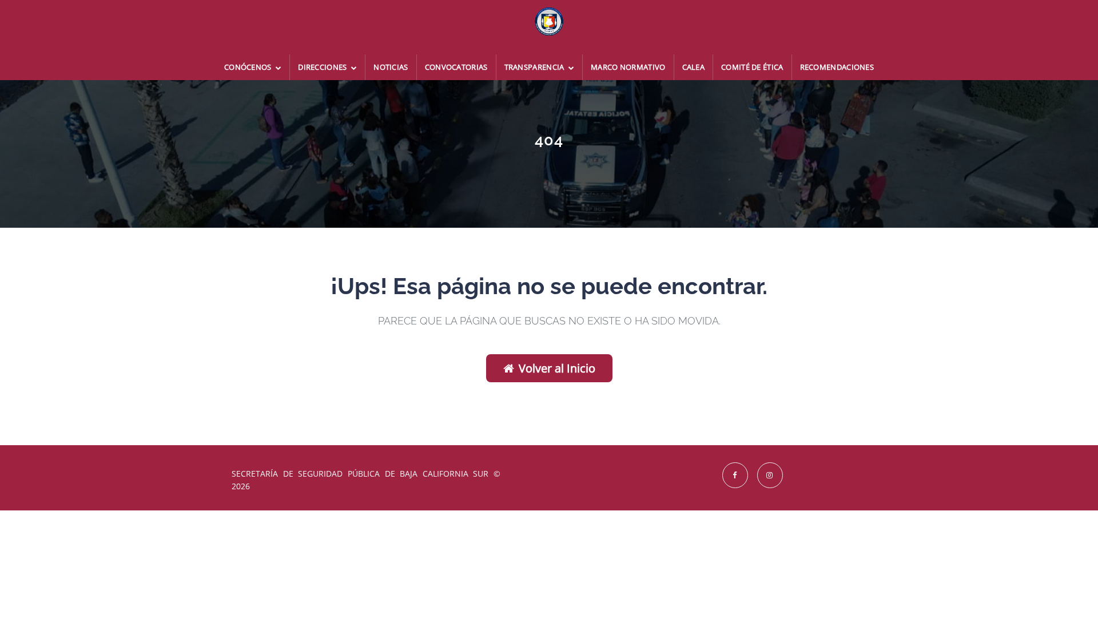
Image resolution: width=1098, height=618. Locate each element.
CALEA (693, 67)
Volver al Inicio (557, 368)
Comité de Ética (752, 67)
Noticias (390, 67)
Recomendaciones (837, 67)
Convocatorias (456, 67)
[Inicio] (549, 27)
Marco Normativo (628, 67)
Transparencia (535, 67)
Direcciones (323, 67)
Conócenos (248, 67)
